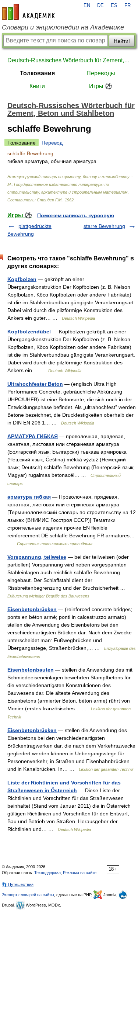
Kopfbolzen (21, 279)
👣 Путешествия (17, 884)
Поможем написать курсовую (75, 215)
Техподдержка (47, 872)
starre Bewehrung (104, 226)
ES (114, 5)
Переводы (100, 73)
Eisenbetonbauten (30, 670)
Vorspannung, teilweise (36, 557)
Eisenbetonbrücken (32, 609)
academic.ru (28, 12)
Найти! (122, 41)
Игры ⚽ (100, 86)
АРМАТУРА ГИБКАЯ (32, 436)
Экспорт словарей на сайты (28, 895)
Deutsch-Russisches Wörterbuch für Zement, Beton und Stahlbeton (69, 60)
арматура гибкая (29, 497)
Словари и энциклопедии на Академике (63, 27)
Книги (37, 86)
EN (87, 5)
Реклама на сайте (79, 872)
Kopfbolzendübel (29, 332)
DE (100, 5)
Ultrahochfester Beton (35, 384)
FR (127, 5)
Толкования (37, 73)
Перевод (52, 143)
